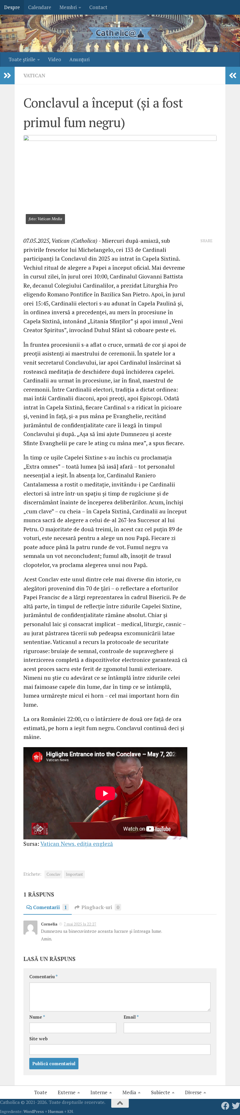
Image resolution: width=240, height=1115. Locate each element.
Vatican (34, 75)
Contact (98, 7)
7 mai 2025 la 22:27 (80, 924)
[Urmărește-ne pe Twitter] (236, 1106)
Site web (38, 1038)
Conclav (53, 874)
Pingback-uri (100, 907)
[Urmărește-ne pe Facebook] (225, 1106)
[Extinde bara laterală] (7, 75)
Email (131, 1017)
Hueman (55, 1111)
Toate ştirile (21, 59)
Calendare (39, 7)
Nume (37, 1017)
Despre (12, 7)
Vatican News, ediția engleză (76, 843)
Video (54, 59)
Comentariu (43, 976)
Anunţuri (79, 59)
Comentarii (50, 907)
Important (74, 874)
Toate (40, 1092)
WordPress (33, 1111)
